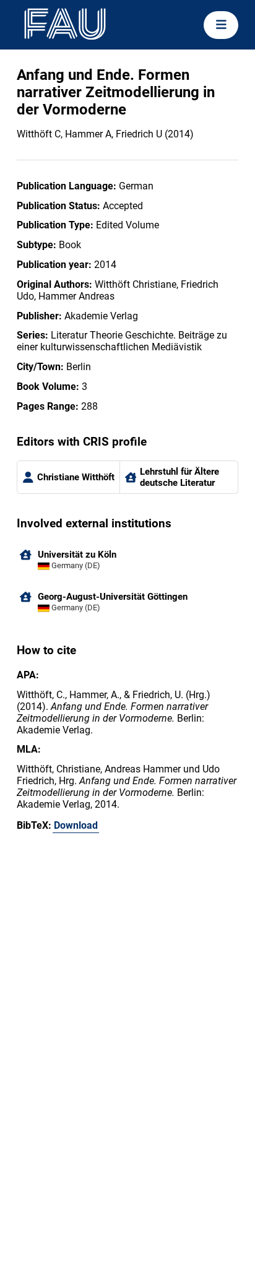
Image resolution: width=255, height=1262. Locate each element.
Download (76, 825)
